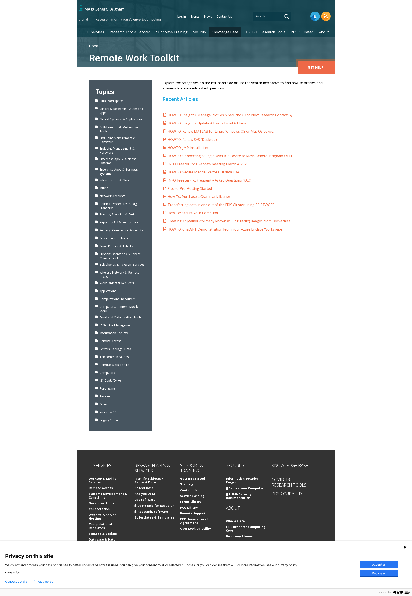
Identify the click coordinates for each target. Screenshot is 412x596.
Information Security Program (242, 480)
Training (186, 484)
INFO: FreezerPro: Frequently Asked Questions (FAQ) (209, 180)
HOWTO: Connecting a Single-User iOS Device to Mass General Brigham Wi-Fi (230, 155)
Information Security (114, 333)
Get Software (145, 500)
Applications (108, 291)
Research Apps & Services (130, 32)
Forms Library (190, 502)
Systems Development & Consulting (108, 495)
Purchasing (107, 388)
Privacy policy (43, 581)
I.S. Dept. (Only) (110, 380)
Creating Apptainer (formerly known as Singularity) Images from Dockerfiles (229, 221)
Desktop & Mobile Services (102, 480)
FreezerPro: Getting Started (190, 188)
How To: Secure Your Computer (193, 213)
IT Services (95, 32)
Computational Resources (118, 299)
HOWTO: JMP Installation (188, 147)
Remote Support (193, 513)
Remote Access (110, 341)
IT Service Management (116, 325)
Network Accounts (112, 196)
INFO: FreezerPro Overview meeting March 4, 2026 (208, 164)
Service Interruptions (114, 238)
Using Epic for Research (156, 505)
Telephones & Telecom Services (122, 264)
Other (104, 404)
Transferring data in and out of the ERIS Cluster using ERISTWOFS (221, 204)
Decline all (379, 573)
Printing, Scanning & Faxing (118, 214)
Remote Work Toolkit (114, 365)
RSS (326, 16)
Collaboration (99, 509)
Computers (107, 373)
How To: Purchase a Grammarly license (199, 196)
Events (195, 16)
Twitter (315, 16)
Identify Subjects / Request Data (149, 480)
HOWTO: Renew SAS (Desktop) (192, 139)
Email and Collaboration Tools (120, 317)
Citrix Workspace (111, 101)
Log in (181, 16)
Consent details (16, 581)
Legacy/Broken (110, 420)
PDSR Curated (302, 32)
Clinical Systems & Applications (121, 119)
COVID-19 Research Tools (264, 32)
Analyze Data (145, 494)
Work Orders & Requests (117, 283)
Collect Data (144, 488)
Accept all (379, 564)
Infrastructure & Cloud (115, 180)
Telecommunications (114, 357)
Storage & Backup (103, 534)
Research (106, 396)
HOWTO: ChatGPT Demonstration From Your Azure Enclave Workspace (225, 229)
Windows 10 (108, 412)
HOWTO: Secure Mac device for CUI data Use (203, 172)
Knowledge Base (225, 32)
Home (94, 46)
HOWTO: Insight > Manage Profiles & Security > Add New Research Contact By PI (232, 115)
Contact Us (224, 16)
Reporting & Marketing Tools (120, 222)
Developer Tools (101, 503)
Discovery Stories (239, 536)
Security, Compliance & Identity (121, 230)
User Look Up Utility (195, 529)
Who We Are (235, 521)
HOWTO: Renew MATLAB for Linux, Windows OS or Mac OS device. (221, 131)
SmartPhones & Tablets (116, 246)
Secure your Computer (246, 488)
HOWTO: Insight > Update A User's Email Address (207, 123)
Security (199, 32)
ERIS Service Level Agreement (194, 521)
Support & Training (172, 32)
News (208, 16)
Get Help (316, 67)
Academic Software (153, 512)
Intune (104, 188)
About (324, 32)
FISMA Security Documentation (238, 496)
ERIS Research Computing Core (245, 528)
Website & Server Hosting (102, 516)
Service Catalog (192, 496)
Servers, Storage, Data (115, 349)
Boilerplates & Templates (154, 517)
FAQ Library (189, 508)
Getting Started (192, 479)
